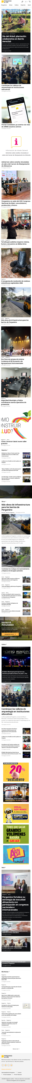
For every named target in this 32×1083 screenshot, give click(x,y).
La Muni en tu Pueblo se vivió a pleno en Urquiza (11, 461)
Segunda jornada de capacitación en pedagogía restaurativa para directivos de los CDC (11, 978)
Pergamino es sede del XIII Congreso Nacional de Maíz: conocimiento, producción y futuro (16, 203)
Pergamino (7, 240)
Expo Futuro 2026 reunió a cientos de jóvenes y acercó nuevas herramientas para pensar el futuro (11, 997)
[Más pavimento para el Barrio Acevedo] (26, 612)
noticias (3, 512)
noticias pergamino (10, 512)
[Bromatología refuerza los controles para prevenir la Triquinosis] (16, 959)
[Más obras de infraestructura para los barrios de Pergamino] (16, 302)
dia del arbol (12, 33)
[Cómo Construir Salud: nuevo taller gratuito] (16, 424)
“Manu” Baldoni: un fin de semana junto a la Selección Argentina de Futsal (11, 469)
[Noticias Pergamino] (6, 1)
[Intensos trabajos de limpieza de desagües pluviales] (26, 604)
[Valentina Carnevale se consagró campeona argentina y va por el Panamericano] (26, 1022)
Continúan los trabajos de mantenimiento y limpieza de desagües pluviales (15, 570)
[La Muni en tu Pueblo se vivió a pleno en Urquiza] (26, 463)
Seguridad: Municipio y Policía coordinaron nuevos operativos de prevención (13, 402)
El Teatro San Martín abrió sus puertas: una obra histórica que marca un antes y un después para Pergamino (11, 595)
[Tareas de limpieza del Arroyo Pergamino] (26, 587)
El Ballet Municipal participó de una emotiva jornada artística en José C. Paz (14, 672)
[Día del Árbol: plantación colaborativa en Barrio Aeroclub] (16, 20)
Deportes (4, 450)
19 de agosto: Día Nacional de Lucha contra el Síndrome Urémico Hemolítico (14, 931)
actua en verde (5, 33)
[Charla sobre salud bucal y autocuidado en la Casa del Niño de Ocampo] (26, 1014)
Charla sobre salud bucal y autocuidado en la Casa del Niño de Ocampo (11, 1014)
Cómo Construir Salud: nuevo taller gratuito (14, 442)
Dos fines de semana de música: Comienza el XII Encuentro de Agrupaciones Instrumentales (12, 361)
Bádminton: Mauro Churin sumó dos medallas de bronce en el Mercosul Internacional (10, 454)
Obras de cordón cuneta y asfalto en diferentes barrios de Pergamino (10, 579)
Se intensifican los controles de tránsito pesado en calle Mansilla (11, 987)
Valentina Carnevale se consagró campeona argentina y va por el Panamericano (10, 1024)
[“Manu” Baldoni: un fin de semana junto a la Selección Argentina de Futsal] (26, 471)
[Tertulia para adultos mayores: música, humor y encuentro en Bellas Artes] (16, 224)
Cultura (2, 240)
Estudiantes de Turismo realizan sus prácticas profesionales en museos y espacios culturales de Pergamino (10, 746)
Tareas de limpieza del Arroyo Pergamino (12, 586)
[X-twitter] (8, 1065)
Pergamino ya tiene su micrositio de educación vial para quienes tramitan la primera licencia (11, 1042)
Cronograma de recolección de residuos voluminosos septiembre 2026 (15, 282)
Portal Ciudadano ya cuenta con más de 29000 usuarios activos (16, 126)
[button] (22, 1)
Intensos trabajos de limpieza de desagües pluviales (10, 603)
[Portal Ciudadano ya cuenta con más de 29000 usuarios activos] (16, 108)
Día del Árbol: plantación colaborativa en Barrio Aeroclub (14, 39)
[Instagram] (3, 1065)
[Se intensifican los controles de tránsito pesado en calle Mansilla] (26, 987)
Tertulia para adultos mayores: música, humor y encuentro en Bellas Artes (15, 243)
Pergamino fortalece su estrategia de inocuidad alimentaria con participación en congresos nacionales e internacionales (15, 903)
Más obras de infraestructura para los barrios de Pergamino (15, 321)
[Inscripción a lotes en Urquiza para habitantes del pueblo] (26, 1005)
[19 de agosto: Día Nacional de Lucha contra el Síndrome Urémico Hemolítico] (16, 929)
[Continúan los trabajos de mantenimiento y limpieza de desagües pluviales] (16, 557)
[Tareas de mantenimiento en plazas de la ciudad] (26, 1032)
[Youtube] (11, 1065)
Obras (2, 318)
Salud (8, 439)
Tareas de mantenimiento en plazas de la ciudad (11, 1033)
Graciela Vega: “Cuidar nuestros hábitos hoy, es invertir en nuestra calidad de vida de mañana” (11, 478)
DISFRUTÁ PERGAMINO (8, 623)
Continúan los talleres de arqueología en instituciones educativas (13, 87)
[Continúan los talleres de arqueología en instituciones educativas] (16, 69)
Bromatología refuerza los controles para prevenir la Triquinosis (13, 962)
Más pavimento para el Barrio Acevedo (11, 611)
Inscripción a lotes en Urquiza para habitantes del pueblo (10, 1006)
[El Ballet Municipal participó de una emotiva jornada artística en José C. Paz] (16, 658)
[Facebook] (5, 1065)
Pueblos (9, 1003)
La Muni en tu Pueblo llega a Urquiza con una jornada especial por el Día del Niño (14, 947)
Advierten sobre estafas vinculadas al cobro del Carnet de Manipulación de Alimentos (16, 164)
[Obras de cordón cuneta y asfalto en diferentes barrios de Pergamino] (26, 579)
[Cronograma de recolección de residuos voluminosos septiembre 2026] (16, 263)
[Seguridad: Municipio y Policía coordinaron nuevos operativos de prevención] (16, 382)
